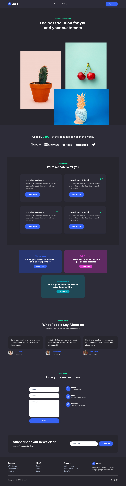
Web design (12, 466)
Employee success (71, 468)
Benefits (67, 471)
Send (44, 421)
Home (56, 4)
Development (13, 468)
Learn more (32, 194)
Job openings (69, 466)
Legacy (38, 471)
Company (39, 466)
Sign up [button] (112, 4)
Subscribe (106, 444)
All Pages (65, 4)
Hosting (11, 471)
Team (38, 468)
